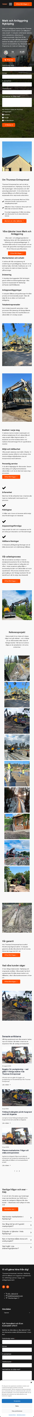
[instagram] (7, 1286)
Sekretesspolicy (21, 1414)
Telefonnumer (7, 88)
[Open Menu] (10, 4)
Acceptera (17, 1401)
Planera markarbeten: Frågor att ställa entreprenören (15, 1151)
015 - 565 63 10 (13, 1294)
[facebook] (3, 1286)
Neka (17, 1406)
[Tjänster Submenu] (30, 1312)
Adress (4, 73)
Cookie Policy (12, 1414)
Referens (7, 114)
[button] (31, 1382)
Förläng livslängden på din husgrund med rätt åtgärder (17, 1113)
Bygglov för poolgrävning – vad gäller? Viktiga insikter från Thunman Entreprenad (15, 1071)
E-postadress (6, 81)
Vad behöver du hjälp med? (11, 96)
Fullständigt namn (8, 65)
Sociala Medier (9, 120)
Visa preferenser (17, 1411)
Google (6, 117)
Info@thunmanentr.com (15, 1296)
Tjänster (6, 1312)
